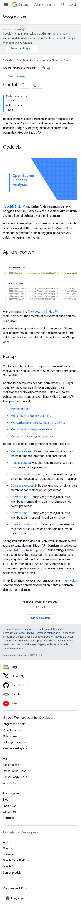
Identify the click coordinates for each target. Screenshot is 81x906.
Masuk (72, 4)
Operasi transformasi (24, 524)
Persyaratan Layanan (15, 748)
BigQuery (58, 228)
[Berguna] (43, 68)
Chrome (8, 848)
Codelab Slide (12, 206)
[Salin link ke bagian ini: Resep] (19, 357)
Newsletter (9, 805)
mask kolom (70, 580)
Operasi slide (19, 497)
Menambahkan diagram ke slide (31, 429)
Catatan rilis (10, 736)
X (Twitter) (9, 811)
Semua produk (12, 872)
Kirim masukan (17, 76)
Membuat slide (20, 409)
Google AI (8, 866)
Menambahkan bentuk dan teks (31, 415)
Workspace (44, 4)
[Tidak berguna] (49, 68)
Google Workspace (27, 60)
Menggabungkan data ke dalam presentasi (38, 422)
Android (7, 842)
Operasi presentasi (23, 485)
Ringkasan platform (15, 724)
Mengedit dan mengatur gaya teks (33, 436)
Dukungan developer (15, 742)
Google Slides (15, 16)
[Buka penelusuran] (63, 4)
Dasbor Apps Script (14, 770)
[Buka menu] (6, 4)
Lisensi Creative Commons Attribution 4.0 (39, 633)
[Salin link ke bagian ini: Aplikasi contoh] (38, 252)
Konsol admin (11, 764)
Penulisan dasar (21, 463)
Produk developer (13, 730)
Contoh (67, 60)
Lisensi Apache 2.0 (55, 636)
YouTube (8, 817)
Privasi (25, 888)
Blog (5, 799)
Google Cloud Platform (16, 860)
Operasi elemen (21, 474)
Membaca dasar (21, 451)
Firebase (8, 854)
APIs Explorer (11, 783)
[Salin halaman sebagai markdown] (34, 85)
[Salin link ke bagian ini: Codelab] (24, 147)
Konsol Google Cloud (15, 777)
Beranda (7, 60)
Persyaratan (10, 888)
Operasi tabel (19, 513)
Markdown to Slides (41, 311)
